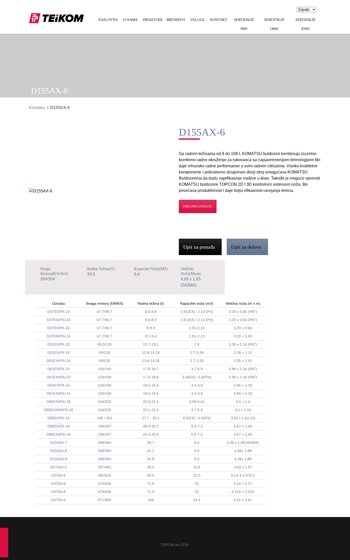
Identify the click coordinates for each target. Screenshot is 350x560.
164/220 (104, 402)
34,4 (196, 500)
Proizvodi (152, 20)
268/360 (104, 443)
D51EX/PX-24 (58, 352)
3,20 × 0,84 (243, 328)
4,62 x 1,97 (243, 467)
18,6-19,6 (151, 393)
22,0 (196, 475)
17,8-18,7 (151, 369)
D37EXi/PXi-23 (58, 320)
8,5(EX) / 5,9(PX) (197, 418)
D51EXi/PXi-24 (58, 361)
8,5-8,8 (151, 312)
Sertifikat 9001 (244, 24)
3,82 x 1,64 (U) (243, 418)
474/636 (104, 483)
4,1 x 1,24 (243, 410)
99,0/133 (104, 344)
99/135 (104, 352)
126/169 (104, 369)
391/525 (104, 475)
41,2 (150, 451)
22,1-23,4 (151, 410)
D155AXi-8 (58, 459)
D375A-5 (58, 475)
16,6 (196, 467)
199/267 (104, 426)
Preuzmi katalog (197, 206)
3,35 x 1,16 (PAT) (243, 344)
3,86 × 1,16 (243, 385)
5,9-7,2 (197, 426)
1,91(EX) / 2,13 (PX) (196, 312)
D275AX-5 (58, 467)
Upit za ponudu (199, 247)
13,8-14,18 (151, 352)
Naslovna (108, 20)
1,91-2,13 (197, 328)
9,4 (196, 443)
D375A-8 (58, 492)
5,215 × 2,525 (243, 492)
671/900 (104, 500)
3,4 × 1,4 (243, 402)
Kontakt (218, 20)
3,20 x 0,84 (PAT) (243, 312)
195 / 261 (104, 418)
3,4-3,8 (197, 385)
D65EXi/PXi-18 (58, 402)
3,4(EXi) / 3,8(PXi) (196, 377)
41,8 (150, 459)
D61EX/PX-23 (58, 369)
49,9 (150, 467)
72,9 (150, 492)
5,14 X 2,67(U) (243, 475)
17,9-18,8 (151, 377)
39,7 (150, 443)
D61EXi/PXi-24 (58, 393)
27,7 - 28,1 (151, 418)
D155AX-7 (58, 443)
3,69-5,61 (197, 402)
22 (197, 483)
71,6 (150, 483)
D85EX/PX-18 (58, 426)
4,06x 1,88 (243, 451)
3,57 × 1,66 (243, 426)
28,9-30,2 (151, 426)
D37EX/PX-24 (58, 328)
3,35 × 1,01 (243, 361)
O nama (130, 20)
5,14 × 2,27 (243, 483)
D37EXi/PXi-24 (58, 336)
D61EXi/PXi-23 (58, 377)
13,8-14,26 (151, 361)
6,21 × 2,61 (243, 500)
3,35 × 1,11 (243, 352)
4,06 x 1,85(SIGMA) (243, 443)
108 (151, 500)
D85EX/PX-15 (58, 418)
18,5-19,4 (151, 385)
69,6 (150, 475)
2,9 (196, 344)
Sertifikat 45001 (305, 24)
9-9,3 (151, 328)
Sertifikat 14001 (274, 24)
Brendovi (176, 20)
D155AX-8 (58, 451)
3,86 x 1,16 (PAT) (243, 369)
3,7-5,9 (197, 369)
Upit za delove (247, 247)
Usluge (197, 20)
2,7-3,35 (197, 352)
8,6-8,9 (151, 320)
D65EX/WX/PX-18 (58, 410)
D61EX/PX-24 (58, 385)
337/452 (104, 467)
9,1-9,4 (151, 336)
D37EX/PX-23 (58, 312)
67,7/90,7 (104, 312)
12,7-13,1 (151, 344)
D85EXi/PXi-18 (58, 434)
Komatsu (37, 107)
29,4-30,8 (151, 434)
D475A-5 (58, 500)
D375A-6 (58, 483)
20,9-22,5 (151, 402)
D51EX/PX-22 (58, 344)
